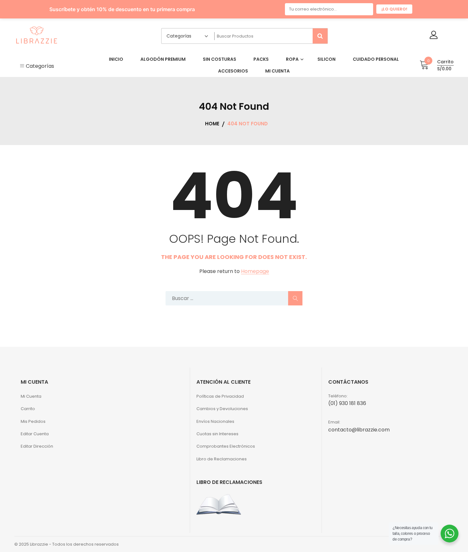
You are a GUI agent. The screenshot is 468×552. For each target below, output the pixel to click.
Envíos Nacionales (215, 419)
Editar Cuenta (35, 431)
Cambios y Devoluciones (222, 406)
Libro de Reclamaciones (221, 456)
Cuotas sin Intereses (217, 431)
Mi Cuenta (31, 394)
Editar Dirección (37, 444)
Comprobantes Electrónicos (225, 444)
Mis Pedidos (33, 419)
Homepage (255, 269)
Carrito (28, 406)
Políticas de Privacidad (220, 394)
